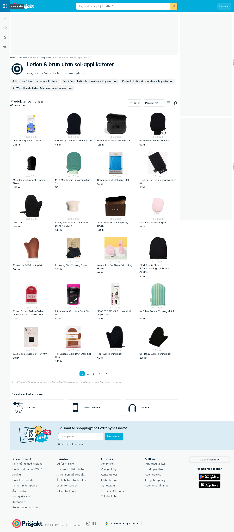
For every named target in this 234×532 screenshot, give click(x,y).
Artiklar (17, 474)
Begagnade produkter (25, 507)
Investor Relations (112, 491)
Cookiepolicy (153, 474)
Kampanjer (19, 502)
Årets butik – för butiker (71, 480)
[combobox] (123, 6)
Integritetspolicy (155, 480)
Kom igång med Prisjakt (27, 463)
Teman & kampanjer (25, 485)
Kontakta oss (109, 474)
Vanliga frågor (109, 469)
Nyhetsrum (108, 485)
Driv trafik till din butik (70, 469)
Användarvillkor (155, 463)
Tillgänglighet (109, 496)
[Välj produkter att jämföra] (175, 103)
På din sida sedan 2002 (27, 469)
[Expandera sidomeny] (4, 18)
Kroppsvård (45, 57)
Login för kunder (67, 485)
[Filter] (4, 47)
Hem (12, 57)
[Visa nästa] (106, 373)
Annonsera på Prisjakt (71, 474)
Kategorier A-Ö (21, 496)
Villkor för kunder (67, 491)
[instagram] (88, 523)
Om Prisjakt (108, 463)
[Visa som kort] (168, 103)
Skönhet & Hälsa (27, 57)
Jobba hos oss (110, 480)
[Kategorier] (5, 6)
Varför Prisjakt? (66, 463)
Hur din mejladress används (72, 444)
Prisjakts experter (23, 480)
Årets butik (19, 491)
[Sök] (173, 6)
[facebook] (94, 523)
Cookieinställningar (157, 485)
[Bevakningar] (4, 37)
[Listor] (4, 28)
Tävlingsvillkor (154, 469)
